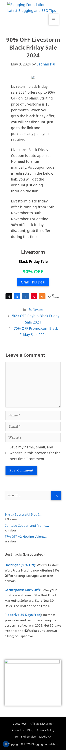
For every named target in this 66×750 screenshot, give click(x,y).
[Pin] (34, 296)
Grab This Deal (33, 282)
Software (35, 309)
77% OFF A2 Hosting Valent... (26, 536)
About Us (18, 730)
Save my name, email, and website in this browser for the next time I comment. (35, 453)
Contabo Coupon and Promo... (27, 525)
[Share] (17, 296)
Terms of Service (25, 736)
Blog (30, 730)
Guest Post (19, 723)
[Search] (56, 495)
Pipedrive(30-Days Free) (23, 615)
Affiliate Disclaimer (42, 723)
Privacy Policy (45, 730)
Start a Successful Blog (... (23, 514)
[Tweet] (9, 296)
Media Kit (45, 736)
